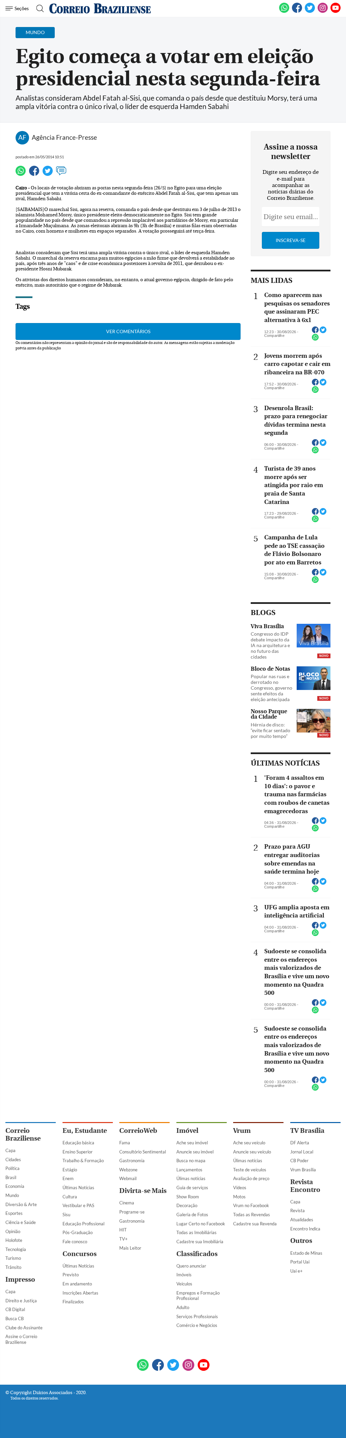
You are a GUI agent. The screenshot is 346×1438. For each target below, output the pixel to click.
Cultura (70, 1196)
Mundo (12, 1195)
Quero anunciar (191, 1266)
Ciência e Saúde (20, 1222)
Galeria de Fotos (192, 1214)
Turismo (13, 1258)
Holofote (13, 1240)
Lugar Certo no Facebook (200, 1223)
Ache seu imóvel (192, 1142)
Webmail (128, 1178)
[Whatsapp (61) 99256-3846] (284, 11)
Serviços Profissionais (197, 1316)
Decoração (186, 1205)
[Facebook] (297, 11)
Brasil (10, 1177)
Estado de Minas (306, 1253)
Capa (10, 1150)
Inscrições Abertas (80, 1293)
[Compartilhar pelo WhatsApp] (315, 339)
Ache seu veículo (249, 1142)
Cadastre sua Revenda (255, 1223)
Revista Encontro (305, 1186)
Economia (14, 1186)
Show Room (187, 1196)
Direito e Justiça (21, 1300)
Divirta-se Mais (143, 1191)
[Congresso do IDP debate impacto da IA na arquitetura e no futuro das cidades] (313, 636)
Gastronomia (132, 1160)
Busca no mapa (190, 1160)
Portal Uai (300, 1261)
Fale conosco (75, 1241)
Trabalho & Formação (83, 1160)
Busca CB (14, 1318)
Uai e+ (296, 1271)
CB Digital (15, 1309)
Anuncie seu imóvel (195, 1151)
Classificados (197, 1254)
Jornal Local (301, 1151)
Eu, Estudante (85, 1131)
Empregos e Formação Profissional (198, 1295)
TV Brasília (307, 1131)
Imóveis (184, 1274)
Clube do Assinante (24, 1327)
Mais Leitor (130, 1248)
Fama (124, 1142)
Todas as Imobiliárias (196, 1232)
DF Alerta (299, 1142)
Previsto (71, 1274)
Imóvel (187, 1131)
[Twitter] (48, 174)
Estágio (70, 1169)
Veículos (184, 1283)
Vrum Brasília (303, 1169)
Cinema (126, 1202)
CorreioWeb (138, 1131)
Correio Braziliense (23, 1134)
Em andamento (77, 1283)
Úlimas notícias (190, 1178)
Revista (297, 1210)
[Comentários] (61, 174)
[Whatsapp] (21, 174)
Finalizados (73, 1301)
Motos (239, 1196)
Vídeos (239, 1187)
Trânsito (13, 1267)
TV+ (123, 1239)
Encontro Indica (305, 1228)
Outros (301, 1241)
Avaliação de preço (251, 1178)
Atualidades (301, 1219)
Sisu (66, 1214)
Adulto (182, 1307)
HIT (123, 1229)
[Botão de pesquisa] (38, 8)
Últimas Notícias (78, 1187)
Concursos (80, 1254)
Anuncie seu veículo (252, 1151)
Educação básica (78, 1142)
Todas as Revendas (251, 1214)
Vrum (242, 1131)
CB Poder (299, 1160)
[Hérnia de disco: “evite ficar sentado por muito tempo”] (313, 721)
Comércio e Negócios (196, 1325)
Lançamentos (189, 1169)
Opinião (12, 1231)
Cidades (13, 1159)
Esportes (14, 1213)
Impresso (20, 1279)
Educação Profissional (83, 1223)
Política (12, 1168)
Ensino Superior (78, 1151)
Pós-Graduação (78, 1232)
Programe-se (132, 1212)
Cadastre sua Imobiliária (199, 1241)
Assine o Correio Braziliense (21, 1339)
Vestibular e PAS (78, 1205)
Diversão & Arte (21, 1204)
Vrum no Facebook (251, 1205)
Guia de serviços (192, 1187)
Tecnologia (15, 1249)
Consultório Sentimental (142, 1151)
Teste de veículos (249, 1169)
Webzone (128, 1169)
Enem (68, 1178)
